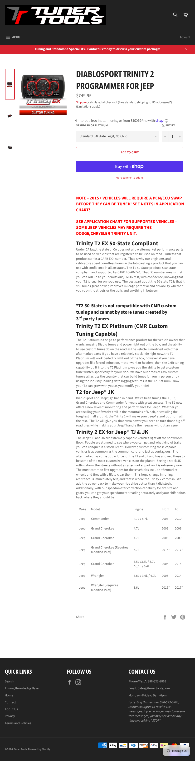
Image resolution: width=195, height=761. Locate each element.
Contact (10, 702)
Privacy (10, 716)
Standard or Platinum (92, 126)
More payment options (129, 178)
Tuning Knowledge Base (22, 688)
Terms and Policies (18, 723)
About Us (11, 709)
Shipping (82, 102)
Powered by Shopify (39, 749)
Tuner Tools (20, 749)
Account (185, 37)
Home (9, 695)
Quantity (168, 126)
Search (9, 681)
